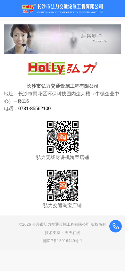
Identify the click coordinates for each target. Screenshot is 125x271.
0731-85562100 (34, 108)
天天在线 (72, 233)
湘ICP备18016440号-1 (62, 241)
